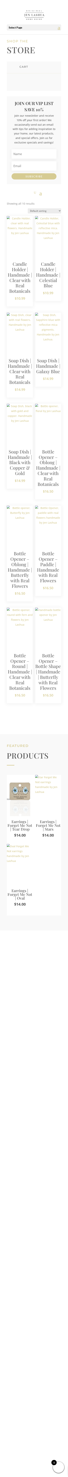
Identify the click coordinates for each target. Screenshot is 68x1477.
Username (24, 1091)
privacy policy (33, 1164)
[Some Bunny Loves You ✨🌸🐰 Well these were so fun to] (34, 1291)
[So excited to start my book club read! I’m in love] (34, 1247)
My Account (34, 1402)
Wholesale (34, 1413)
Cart (34, 1391)
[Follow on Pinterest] (42, 1455)
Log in (20, 1177)
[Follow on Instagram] (26, 1455)
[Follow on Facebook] (34, 1455)
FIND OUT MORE (28, 1029)
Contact (34, 1396)
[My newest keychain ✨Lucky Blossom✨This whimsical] (34, 1324)
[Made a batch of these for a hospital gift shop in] (34, 1267)
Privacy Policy (34, 1419)
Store (34, 1385)
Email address (27, 1109)
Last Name (23, 1073)
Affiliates (34, 1407)
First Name (24, 1055)
